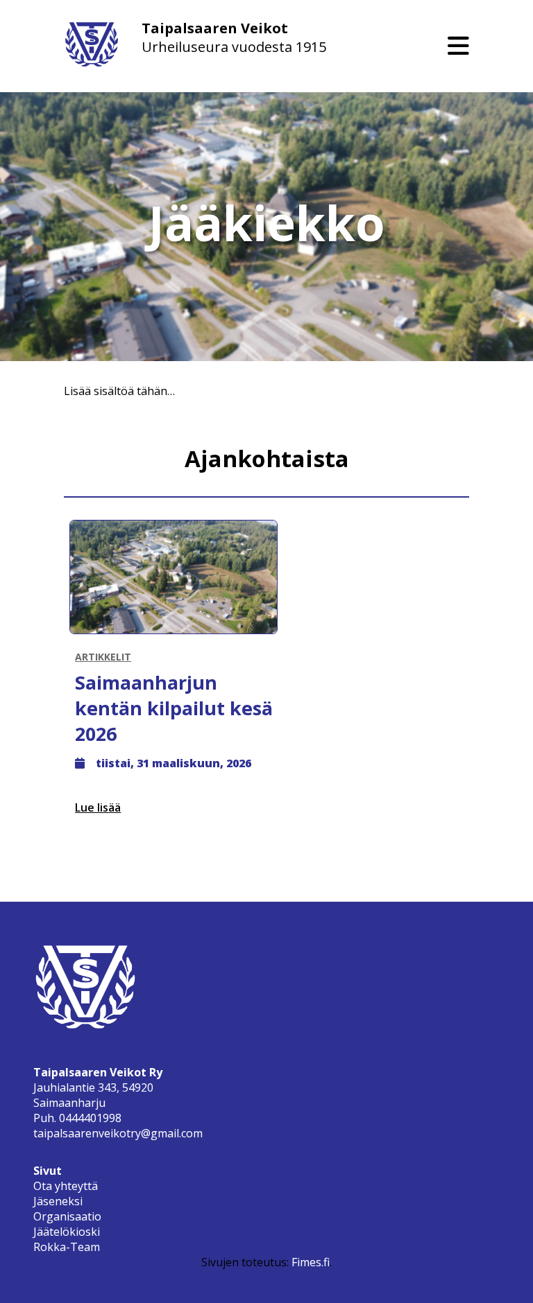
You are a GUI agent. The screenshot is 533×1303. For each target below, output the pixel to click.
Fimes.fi (310, 1262)
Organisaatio (67, 1216)
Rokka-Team (66, 1246)
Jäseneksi (58, 1201)
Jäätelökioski (66, 1231)
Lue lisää (98, 807)
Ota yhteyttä (65, 1185)
